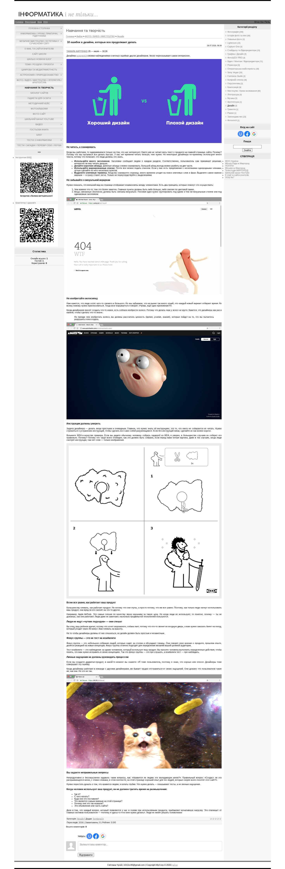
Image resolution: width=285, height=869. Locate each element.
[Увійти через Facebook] (96, 836)
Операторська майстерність (241, 69)
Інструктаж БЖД (23, 157)
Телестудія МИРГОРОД (236, 170)
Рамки (230, 113)
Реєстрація (30, 22)
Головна (19, 22)
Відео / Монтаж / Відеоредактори (243, 61)
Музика (231, 98)
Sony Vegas (233, 72)
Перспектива (233, 83)
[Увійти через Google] (103, 836)
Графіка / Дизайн (235, 54)
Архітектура (233, 102)
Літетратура (233, 94)
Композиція (232, 87)
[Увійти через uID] (89, 836)
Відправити (85, 854)
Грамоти (231, 109)
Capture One (233, 46)
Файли (79, 36)
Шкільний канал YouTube (237, 173)
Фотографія (233, 32)
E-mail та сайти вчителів (237, 175)
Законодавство (234, 116)
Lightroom (232, 43)
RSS (45, 22)
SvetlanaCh (98, 819)
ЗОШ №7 (229, 177)
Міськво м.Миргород (235, 168)
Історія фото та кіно (237, 35)
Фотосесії (232, 120)
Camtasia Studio (235, 76)
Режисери (232, 65)
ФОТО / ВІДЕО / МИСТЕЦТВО (100, 36)
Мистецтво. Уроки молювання (242, 91)
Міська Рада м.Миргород (237, 163)
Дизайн (120, 36)
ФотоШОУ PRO (235, 57)
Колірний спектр (235, 80)
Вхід (40, 22)
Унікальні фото (234, 39)
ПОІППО (229, 166)
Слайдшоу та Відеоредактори (241, 50)
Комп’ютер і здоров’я (26, 203)
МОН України (231, 161)
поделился (81, 56)
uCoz (175, 865)
